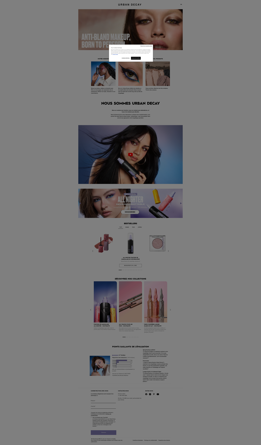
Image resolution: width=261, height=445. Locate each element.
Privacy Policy (115, 54)
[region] (131, 53)
